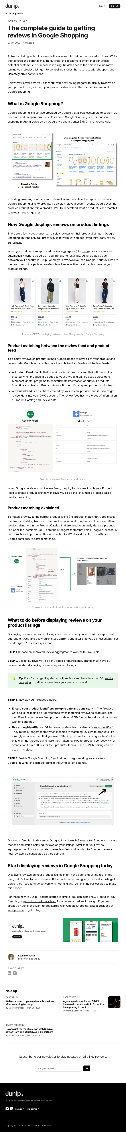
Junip (85, 251)
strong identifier (102, 727)
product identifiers (19, 525)
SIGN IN (102, 6)
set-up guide (16, 910)
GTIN (42, 530)
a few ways (28, 233)
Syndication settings (73, 762)
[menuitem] (19, 1108)
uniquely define (91, 525)
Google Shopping (19, 112)
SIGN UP (114, 6)
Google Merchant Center (63, 121)
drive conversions (44, 883)
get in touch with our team (39, 901)
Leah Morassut (26, 955)
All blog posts (16, 13)
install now (89, 896)
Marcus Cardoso (16, 1008)
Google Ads (102, 121)
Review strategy (17, 21)
